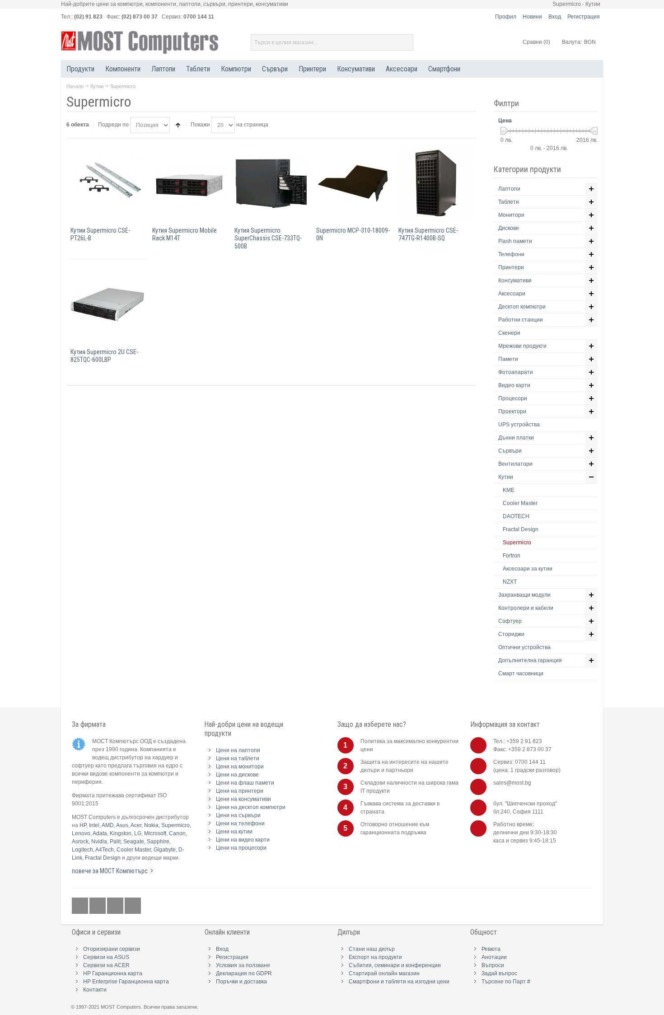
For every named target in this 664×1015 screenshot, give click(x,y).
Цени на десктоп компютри (250, 807)
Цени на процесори (241, 848)
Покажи (200, 125)
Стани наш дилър (372, 949)
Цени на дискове (237, 775)
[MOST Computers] (140, 42)
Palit (115, 841)
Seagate (133, 841)
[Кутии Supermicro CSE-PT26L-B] (107, 183)
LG (137, 833)
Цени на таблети (237, 758)
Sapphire (158, 841)
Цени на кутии (234, 831)
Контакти (95, 990)
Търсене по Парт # (506, 981)
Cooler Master (134, 850)
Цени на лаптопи (238, 750)
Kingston (120, 833)
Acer (136, 825)
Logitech (82, 850)
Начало (75, 86)
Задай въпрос (499, 973)
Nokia (151, 825)
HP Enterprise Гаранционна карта (126, 981)
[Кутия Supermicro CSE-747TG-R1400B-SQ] (435, 183)
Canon (177, 833)
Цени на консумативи (243, 799)
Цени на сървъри (238, 815)
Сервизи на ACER (106, 965)
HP (82, 825)
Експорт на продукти (375, 957)
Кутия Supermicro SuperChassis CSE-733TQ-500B (268, 238)
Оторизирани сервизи (111, 949)
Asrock (80, 841)
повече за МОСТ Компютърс (110, 871)
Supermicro (175, 825)
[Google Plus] (98, 906)
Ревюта (491, 949)
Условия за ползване (243, 965)
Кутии (96, 86)
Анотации (494, 957)
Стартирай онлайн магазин (384, 973)
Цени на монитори (240, 766)
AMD (108, 825)
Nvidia (99, 841)
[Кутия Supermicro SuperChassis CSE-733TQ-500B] (271, 183)
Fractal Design (103, 858)
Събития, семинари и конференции (395, 965)
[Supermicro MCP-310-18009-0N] (353, 183)
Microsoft (155, 833)
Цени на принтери (239, 791)
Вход (554, 17)
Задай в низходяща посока (178, 125)
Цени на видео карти (243, 840)
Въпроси (493, 965)
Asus (122, 825)
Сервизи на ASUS (106, 957)
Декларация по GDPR (244, 973)
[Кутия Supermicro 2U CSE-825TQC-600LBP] (107, 304)
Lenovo (81, 833)
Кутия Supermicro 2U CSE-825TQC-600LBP (104, 355)
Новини (532, 17)
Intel (94, 825)
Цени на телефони (240, 823)
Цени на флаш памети (245, 783)
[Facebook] (80, 906)
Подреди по (113, 125)
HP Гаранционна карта (112, 973)
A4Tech (104, 850)
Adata (100, 833)
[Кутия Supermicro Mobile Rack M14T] (189, 183)
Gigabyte (165, 850)
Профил (505, 17)
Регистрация (583, 17)
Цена (505, 120)
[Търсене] (405, 42)
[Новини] (133, 906)
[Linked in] (116, 906)
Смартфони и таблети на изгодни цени (399, 981)
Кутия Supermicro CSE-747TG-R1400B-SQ (428, 234)
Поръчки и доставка (241, 981)
